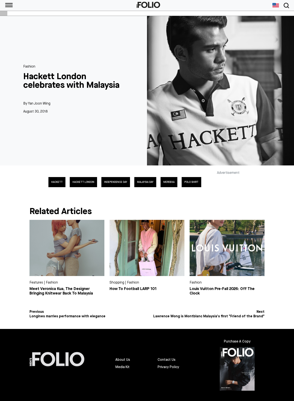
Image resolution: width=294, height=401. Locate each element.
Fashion (29, 66)
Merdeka (169, 182)
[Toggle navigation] (285, 5)
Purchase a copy (237, 341)
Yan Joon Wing (39, 103)
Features (36, 282)
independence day (115, 182)
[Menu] (9, 5)
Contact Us (166, 359)
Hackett (57, 182)
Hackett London (83, 182)
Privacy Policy (168, 367)
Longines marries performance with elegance (67, 316)
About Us (122, 359)
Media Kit (122, 367)
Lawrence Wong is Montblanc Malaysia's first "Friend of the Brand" (209, 316)
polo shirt (191, 182)
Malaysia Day (145, 182)
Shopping (117, 282)
